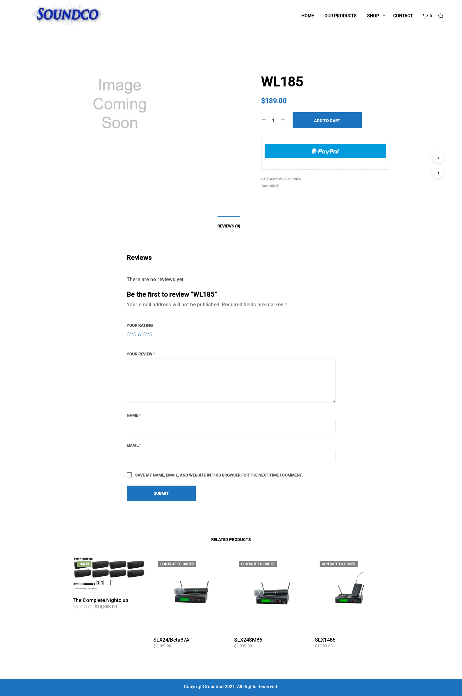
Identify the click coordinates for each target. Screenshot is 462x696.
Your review (141, 354)
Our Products (340, 15)
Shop (373, 15)
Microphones (289, 179)
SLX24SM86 (248, 640)
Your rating (140, 325)
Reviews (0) (228, 226)
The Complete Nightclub (100, 600)
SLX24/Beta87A (171, 640)
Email (134, 445)
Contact (403, 15)
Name (134, 415)
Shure (274, 186)
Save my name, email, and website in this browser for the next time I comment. (219, 475)
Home (307, 15)
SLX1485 (325, 640)
